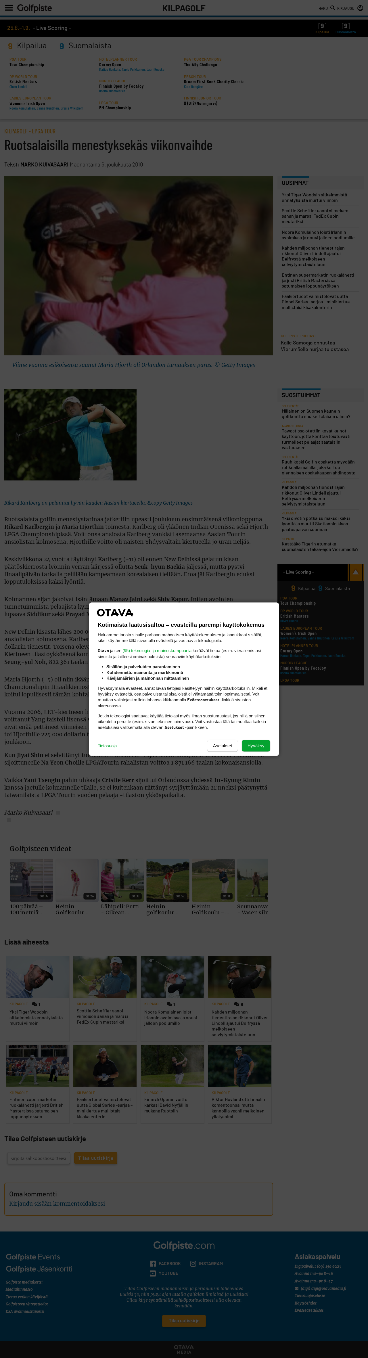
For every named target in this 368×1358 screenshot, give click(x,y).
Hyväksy (256, 745)
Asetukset (222, 745)
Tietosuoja (107, 745)
